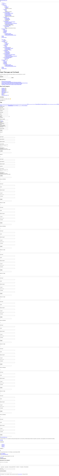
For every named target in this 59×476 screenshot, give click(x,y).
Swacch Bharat (15, 105)
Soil (5, 27)
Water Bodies (7, 26)
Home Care (3, 91)
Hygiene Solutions (6, 53)
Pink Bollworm (48, 104)
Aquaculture (5, 9)
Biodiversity (1, 104)
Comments (1, 196)
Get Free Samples (4, 37)
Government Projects (4, 95)
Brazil (5, 104)
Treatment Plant (20, 105)
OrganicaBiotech (38, 104)
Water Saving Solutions (8, 22)
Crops (6, 6)
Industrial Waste (7, 18)
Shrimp (6, 10)
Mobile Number (2, 213)
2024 (2, 93)
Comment (1, 117)
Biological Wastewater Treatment (6, 81)
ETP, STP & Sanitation (6, 12)
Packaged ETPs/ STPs (8, 15)
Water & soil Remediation (6, 57)
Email (1, 210)
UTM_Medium (2, 123)
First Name (1, 107)
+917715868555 (3, 453)
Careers (3, 35)
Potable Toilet (55, 104)
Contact (3, 36)
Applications (7, 43)
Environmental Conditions (24, 104)
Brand (2, 94)
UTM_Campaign (2, 125)
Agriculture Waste (7, 19)
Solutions (3, 4)
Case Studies (5, 30)
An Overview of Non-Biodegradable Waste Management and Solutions (11, 82)
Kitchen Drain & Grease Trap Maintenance (11, 23)
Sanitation (3, 88)
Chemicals (7, 104)
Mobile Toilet (33, 104)
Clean (8, 104)
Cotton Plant (17, 104)
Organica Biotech (44, 104)
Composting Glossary (8, 33)
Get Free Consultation (3, 458)
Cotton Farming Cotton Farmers (13, 104)
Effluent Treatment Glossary (9, 34)
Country (1, 115)
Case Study (3, 445)
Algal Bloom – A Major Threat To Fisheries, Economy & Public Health (11, 84)
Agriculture (5, 5)
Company (1, 110)
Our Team (4, 3)
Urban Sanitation (24, 105)
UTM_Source (2, 121)
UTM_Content (2, 128)
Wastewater (3, 89)
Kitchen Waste (7, 51)
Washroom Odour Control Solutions (10, 21)
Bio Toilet (4, 104)
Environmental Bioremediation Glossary (10, 66)
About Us (3, 39)
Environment (20, 104)
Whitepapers (5, 31)
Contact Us (3, 446)
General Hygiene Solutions (9, 24)
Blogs (4, 29)
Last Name (1, 112)
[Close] (0, 204)
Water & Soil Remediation (7, 25)
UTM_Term (1, 126)
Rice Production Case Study (5, 105)
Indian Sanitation (30, 104)
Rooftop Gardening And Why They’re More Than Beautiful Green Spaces (12, 83)
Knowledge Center (4, 28)
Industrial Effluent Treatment (9, 13)
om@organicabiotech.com (4, 454)
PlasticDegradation (52, 104)
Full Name (1, 183)
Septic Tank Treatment (8, 14)
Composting (5, 50)
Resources (4, 32)
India (28, 104)
